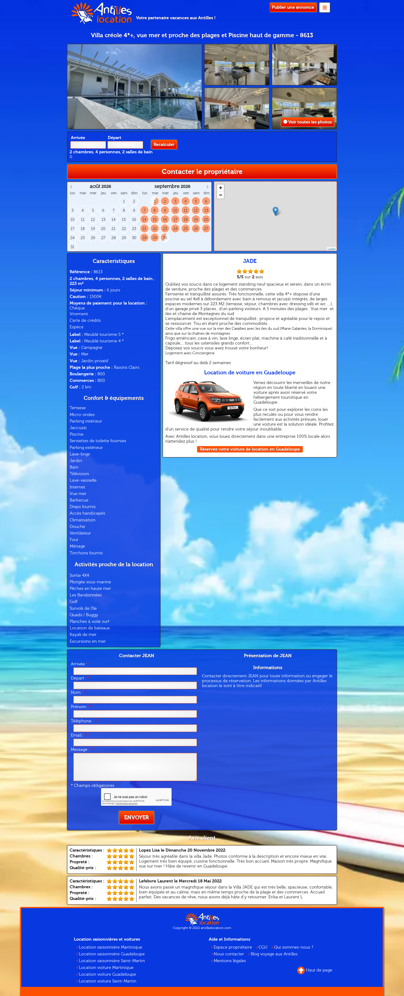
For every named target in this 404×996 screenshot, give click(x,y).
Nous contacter (229, 954)
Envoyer (136, 817)
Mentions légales (230, 960)
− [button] (220, 195)
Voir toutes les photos (310, 122)
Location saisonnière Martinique (110, 947)
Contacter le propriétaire (202, 172)
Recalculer (164, 144)
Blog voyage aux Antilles (274, 954)
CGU (263, 947)
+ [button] (220, 188)
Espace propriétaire (233, 947)
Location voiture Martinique (106, 967)
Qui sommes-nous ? (293, 947)
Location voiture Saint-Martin (107, 981)
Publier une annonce (293, 7)
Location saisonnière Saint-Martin (112, 960)
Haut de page (319, 970)
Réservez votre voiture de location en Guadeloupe (250, 449)
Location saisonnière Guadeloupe (112, 954)
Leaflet (331, 249)
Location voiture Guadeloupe (107, 974)
